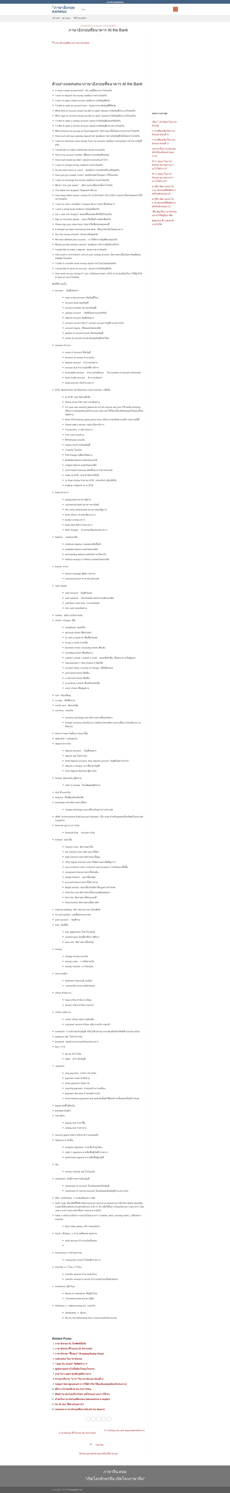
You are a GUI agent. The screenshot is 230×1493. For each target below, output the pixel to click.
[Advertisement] (165, 68)
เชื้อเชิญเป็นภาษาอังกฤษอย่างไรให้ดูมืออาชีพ (164, 213)
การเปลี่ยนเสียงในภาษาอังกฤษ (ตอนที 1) (164, 141)
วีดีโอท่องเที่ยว (80, 18)
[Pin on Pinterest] (103, 1419)
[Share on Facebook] (88, 1419)
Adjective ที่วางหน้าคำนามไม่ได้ (163, 222)
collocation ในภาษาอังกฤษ (68, 1358)
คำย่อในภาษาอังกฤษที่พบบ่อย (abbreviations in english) (82, 1398)
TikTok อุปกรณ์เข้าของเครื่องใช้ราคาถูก (98, 1453)
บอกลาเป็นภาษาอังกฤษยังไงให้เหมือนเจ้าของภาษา (164, 152)
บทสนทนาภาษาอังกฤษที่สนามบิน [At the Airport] (80, 1409)
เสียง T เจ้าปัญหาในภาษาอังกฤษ (164, 123)
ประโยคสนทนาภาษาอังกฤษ (90, 26)
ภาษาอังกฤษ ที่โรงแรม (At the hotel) (73, 1348)
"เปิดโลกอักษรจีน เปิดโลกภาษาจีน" (115, 1478)
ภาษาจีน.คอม (115, 1471)
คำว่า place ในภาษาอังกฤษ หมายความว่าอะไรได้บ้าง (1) (163, 165)
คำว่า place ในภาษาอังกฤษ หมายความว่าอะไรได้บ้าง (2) (163, 177)
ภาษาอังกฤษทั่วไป (110, 26)
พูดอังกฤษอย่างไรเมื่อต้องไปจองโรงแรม (75, 1368)
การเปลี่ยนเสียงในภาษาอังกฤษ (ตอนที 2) (164, 132)
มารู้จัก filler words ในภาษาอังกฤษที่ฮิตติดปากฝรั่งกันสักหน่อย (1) (164, 202)
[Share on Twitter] (93, 1419)
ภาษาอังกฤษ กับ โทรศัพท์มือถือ (70, 1343)
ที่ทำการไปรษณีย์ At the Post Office (73, 1388)
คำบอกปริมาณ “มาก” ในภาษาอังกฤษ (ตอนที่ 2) (79, 1378)
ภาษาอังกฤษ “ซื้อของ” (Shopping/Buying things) (79, 1353)
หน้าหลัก (56, 18)
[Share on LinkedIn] (108, 1419)
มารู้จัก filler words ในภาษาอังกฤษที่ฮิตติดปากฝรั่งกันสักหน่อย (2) (164, 190)
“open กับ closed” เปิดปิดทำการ (71, 1363)
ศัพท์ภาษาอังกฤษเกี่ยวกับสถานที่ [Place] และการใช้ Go (82, 1393)
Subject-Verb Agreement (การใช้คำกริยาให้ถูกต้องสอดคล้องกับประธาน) (90, 1383)
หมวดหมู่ (66, 18)
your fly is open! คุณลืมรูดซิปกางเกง (73, 1373)
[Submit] (175, 9)
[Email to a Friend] (98, 1419)
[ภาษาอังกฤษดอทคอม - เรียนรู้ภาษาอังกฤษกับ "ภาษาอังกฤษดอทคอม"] (64, 9)
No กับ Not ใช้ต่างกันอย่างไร (69, 1404)
